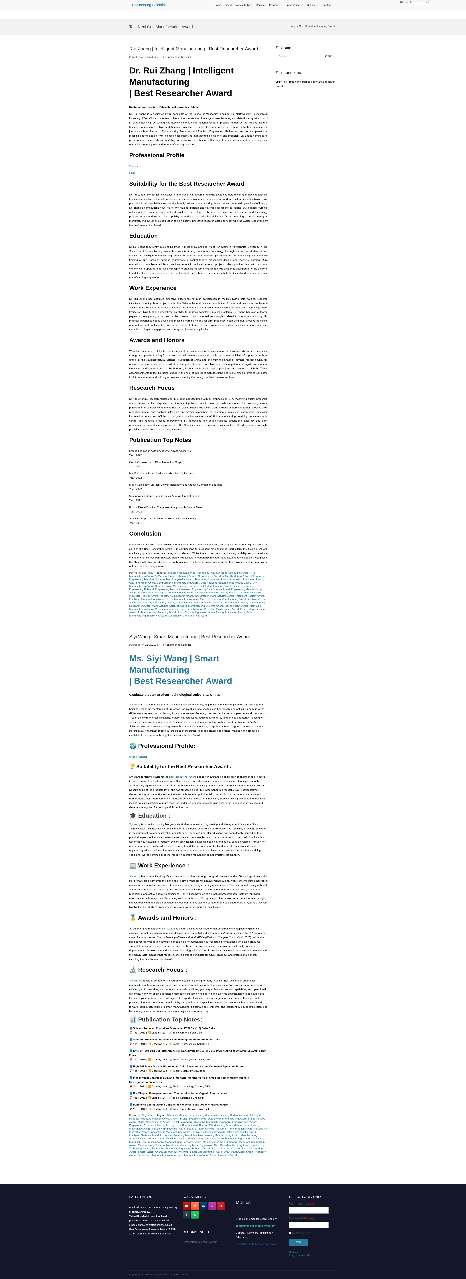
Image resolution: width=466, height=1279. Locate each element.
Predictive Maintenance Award (221, 609)
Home (217, 4)
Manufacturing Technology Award (193, 1145)
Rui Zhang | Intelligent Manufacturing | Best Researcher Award (193, 48)
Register (261, 4)
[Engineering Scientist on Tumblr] (186, 1215)
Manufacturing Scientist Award (169, 605)
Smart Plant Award (234, 1151)
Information (293, 4)
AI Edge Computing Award (233, 572)
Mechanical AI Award (236, 605)
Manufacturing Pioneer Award (230, 602)
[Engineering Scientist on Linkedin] (203, 1206)
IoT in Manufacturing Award (183, 599)
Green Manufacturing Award (242, 1125)
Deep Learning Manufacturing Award (176, 585)
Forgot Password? (299, 1255)
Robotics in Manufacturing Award (157, 612)
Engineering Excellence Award (146, 1125)
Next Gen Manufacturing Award (232, 1145)
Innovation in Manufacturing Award (214, 595)
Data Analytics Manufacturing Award (221, 582)
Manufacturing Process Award (146, 1141)
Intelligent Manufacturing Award (147, 599)
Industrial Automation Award (211, 592)
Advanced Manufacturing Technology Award (192, 572)
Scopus (133, 166)
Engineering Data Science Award (211, 589)
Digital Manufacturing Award (215, 585)
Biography (147, 572)
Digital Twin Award (242, 585)
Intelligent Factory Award (250, 595)
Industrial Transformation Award (234, 1128)
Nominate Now (243, 4)
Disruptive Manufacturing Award (212, 1121)
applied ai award (183, 579)
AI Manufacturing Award (243, 1115)
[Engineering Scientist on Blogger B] (195, 1206)
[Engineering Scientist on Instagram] (212, 1206)
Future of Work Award (211, 1125)
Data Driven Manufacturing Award (227, 1118)
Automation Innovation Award (246, 579)
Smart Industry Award (176, 1151)
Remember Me (301, 1232)
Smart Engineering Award (192, 612)
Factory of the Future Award (181, 1125)
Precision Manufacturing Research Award (179, 609)
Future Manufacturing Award (154, 592)
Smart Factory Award (150, 1151)
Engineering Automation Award (173, 589)
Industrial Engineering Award (168, 1128)
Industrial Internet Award (200, 1128)
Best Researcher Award (182, 776)
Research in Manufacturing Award (171, 1148)
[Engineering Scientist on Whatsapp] (195, 1215)
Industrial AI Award (182, 592)
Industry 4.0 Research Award (176, 595)
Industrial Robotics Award (143, 595)
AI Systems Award (162, 579)
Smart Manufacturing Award (206, 1151)
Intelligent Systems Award (144, 1135)
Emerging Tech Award (244, 1121)
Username (302, 1203)
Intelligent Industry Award (241, 1131)
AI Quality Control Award (236, 575)
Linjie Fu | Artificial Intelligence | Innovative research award (305, 83)
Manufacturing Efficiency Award (156, 602)
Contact (326, 4)
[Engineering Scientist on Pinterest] (221, 1206)
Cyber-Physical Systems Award (188, 1118)
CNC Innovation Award (142, 582)
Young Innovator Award (223, 1155)
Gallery (311, 4)
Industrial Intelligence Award (244, 592)
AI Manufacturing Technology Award (175, 575)
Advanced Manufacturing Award (185, 1115)
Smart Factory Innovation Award (226, 612)
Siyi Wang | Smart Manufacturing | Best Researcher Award (189, 636)
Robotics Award (201, 1148)
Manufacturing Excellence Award (167, 1138)
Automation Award (158, 1118)
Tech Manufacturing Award (193, 1155)
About (228, 4)
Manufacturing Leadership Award (244, 1138)
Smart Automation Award (225, 1148)
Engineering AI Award (141, 589)
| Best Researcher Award (180, 681)
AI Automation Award (216, 1115)
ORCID (133, 172)
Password (301, 1218)
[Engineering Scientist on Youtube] (186, 1206)
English (407, 2)
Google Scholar (138, 756)
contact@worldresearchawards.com (256, 1243)
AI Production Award (209, 575)
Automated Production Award (211, 579)
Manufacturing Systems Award (205, 605)
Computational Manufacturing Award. (178, 582)
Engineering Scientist (149, 5)
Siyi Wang (135, 704)
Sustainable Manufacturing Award (187, 615)
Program (274, 4)
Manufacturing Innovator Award (193, 602)
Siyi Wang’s (135, 980)
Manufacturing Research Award (183, 1141)
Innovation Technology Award (209, 1131)
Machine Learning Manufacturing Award (223, 599)
